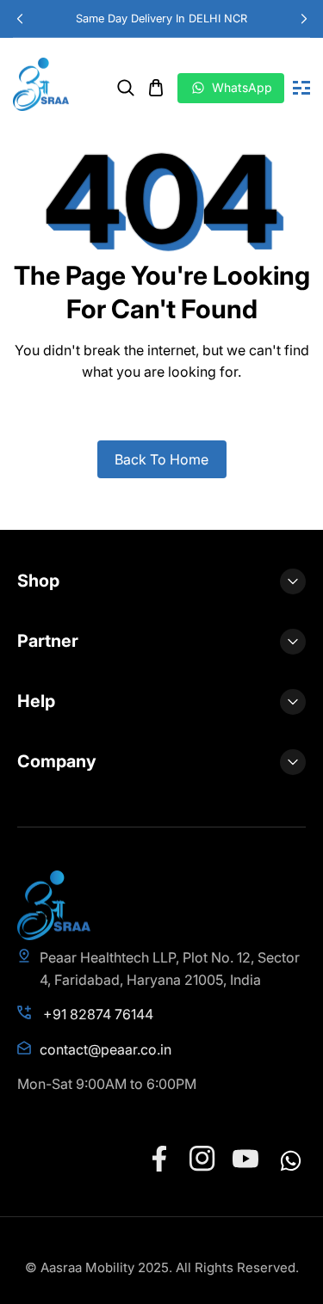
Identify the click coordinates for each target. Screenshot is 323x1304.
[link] (125, 87)
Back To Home (161, 459)
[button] (303, 19)
